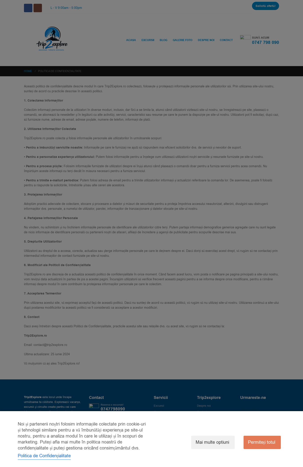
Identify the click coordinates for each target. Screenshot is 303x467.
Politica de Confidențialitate (44, 456)
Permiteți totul (261, 442)
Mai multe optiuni (212, 442)
